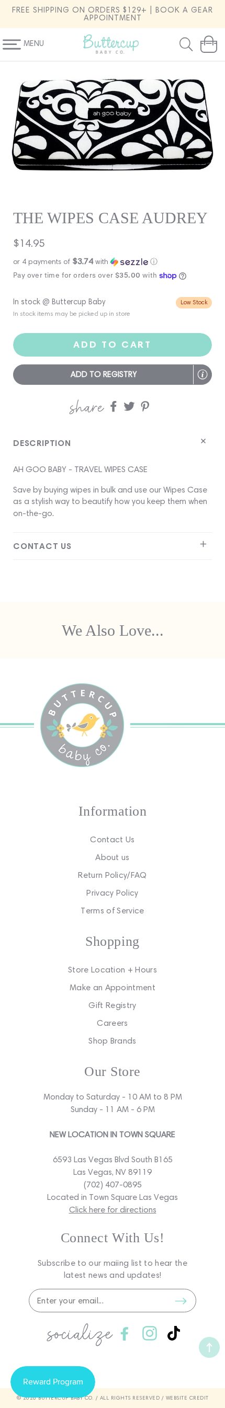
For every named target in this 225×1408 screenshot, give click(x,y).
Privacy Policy (112, 893)
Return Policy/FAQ (112, 875)
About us (112, 857)
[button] (187, 44)
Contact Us (112, 839)
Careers (112, 1023)
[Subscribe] (180, 1301)
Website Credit (187, 1397)
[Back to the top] (209, 1347)
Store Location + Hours (112, 970)
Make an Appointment (112, 987)
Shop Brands (112, 1041)
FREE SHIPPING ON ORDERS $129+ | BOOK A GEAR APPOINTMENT (112, 13)
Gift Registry (112, 1005)
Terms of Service (112, 910)
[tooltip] (202, 374)
